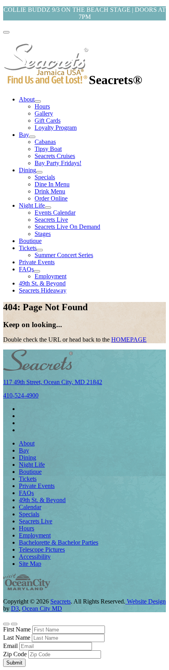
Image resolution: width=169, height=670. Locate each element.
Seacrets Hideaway (42, 290)
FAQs (26, 269)
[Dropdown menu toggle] (38, 101)
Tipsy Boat (48, 148)
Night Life (32, 205)
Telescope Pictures (42, 549)
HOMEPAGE (129, 339)
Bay (24, 134)
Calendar (30, 507)
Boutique (30, 240)
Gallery (44, 113)
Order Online (51, 198)
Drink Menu (50, 191)
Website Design (145, 601)
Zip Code (15, 654)
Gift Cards (48, 120)
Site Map (30, 563)
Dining (27, 170)
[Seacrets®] (46, 80)
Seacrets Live (51, 219)
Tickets (28, 248)
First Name (17, 629)
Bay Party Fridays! (58, 163)
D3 (15, 608)
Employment (50, 276)
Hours (42, 106)
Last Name (16, 637)
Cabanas (45, 141)
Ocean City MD (42, 608)
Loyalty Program (56, 127)
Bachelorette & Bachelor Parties (58, 542)
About (27, 99)
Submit (14, 663)
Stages (43, 233)
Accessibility (35, 556)
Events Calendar (55, 212)
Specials (45, 177)
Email (10, 645)
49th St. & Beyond (42, 283)
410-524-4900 (21, 395)
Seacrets (60, 601)
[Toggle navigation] (6, 32)
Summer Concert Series (64, 255)
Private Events (37, 262)
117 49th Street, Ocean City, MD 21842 (52, 382)
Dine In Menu (52, 184)
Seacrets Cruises (55, 156)
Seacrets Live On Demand (67, 226)
